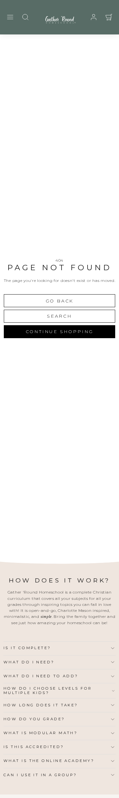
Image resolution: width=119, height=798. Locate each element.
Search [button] (59, 316)
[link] (93, 17)
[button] (10, 17)
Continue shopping (60, 331)
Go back (60, 301)
